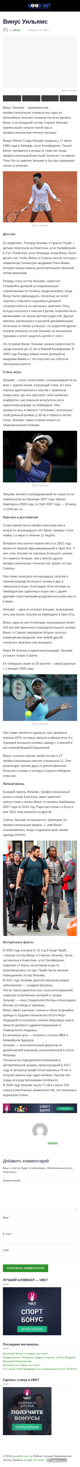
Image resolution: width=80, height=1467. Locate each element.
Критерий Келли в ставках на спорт (25, 1353)
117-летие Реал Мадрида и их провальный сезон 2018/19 (39, 1368)
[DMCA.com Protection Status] (56, 1459)
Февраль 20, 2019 (38, 30)
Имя (6, 1217)
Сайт (6, 1250)
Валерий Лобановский (17, 1361)
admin (17, 30)
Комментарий (11, 1180)
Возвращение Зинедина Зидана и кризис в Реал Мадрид (39, 1357)
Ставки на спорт (34, 1459)
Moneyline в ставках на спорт (21, 1365)
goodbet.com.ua (23, 1456)
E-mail (7, 1233)
